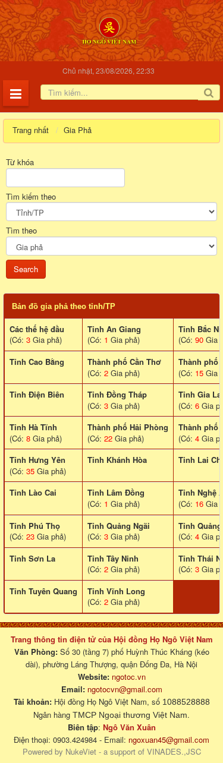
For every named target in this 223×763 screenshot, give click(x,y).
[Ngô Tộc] (109, 29)
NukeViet (80, 751)
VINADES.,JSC (174, 751)
